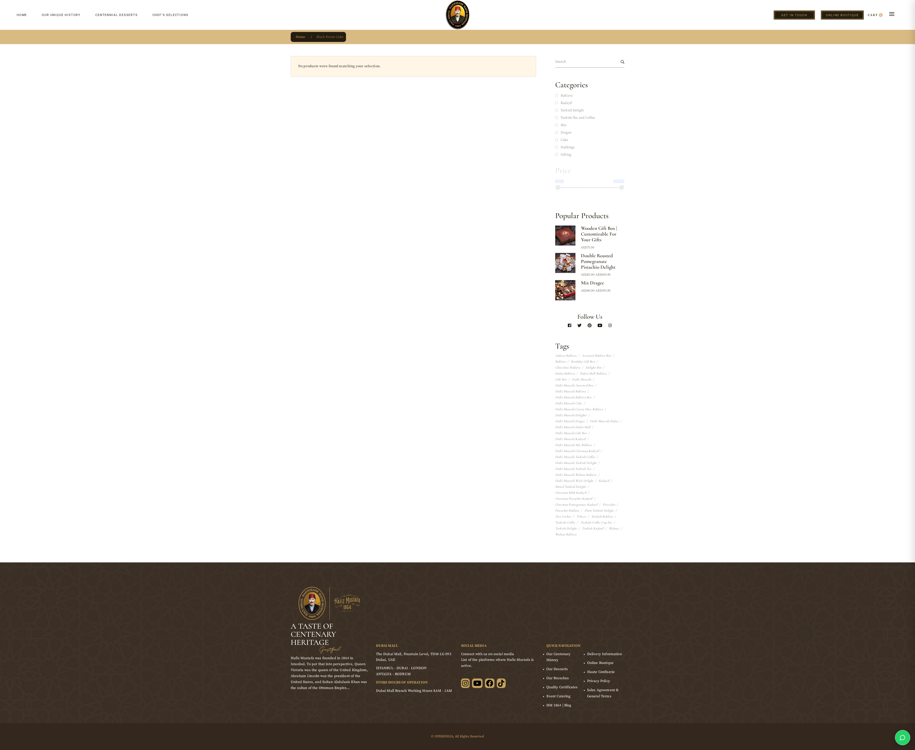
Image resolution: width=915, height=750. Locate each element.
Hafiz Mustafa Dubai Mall (572, 427)
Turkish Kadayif (592, 528)
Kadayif (604, 481)
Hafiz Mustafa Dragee (570, 421)
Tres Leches (563, 516)
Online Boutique (600, 663)
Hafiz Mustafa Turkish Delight (576, 463)
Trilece (581, 516)
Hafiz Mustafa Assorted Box (574, 385)
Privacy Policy (598, 681)
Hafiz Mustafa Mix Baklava (573, 445)
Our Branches (557, 678)
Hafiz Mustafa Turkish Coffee (575, 457)
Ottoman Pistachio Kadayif (573, 498)
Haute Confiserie (601, 672)
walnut (614, 528)
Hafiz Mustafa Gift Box (571, 433)
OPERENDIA (444, 736)
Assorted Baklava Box (596, 355)
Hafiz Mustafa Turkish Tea (573, 469)
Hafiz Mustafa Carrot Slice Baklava (579, 409)
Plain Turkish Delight (599, 510)
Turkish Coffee (565, 522)
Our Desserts (557, 669)
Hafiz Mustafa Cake (568, 403)
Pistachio (609, 504)
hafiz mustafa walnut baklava (575, 475)
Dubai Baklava (565, 373)
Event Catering (558, 696)
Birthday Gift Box (583, 361)
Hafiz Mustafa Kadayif (570, 439)
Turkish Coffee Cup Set (596, 522)
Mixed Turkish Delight (570, 486)
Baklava (560, 361)
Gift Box (561, 379)
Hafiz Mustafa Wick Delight (574, 481)
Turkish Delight (566, 528)
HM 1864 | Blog (558, 705)
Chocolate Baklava (567, 367)
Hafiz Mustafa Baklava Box (573, 397)
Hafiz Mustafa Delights (571, 415)
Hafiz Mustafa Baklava (570, 391)
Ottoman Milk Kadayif (570, 492)
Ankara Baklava (565, 355)
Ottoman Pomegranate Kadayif (576, 504)
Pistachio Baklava (567, 510)
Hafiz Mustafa (581, 379)
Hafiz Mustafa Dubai (604, 421)
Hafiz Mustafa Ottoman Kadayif (577, 451)
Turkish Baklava (602, 516)
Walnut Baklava (565, 534)
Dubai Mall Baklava (593, 373)
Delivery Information (604, 654)
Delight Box (594, 367)
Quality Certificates (562, 687)
